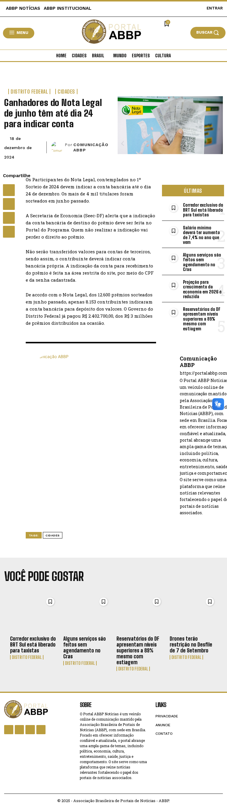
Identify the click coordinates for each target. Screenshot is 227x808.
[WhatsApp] (9, 218)
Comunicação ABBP (90, 147)
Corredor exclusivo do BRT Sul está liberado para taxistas (203, 209)
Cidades (66, 91)
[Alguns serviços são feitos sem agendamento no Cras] (87, 613)
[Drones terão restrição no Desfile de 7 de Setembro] (193, 613)
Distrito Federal (29, 91)
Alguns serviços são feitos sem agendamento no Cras (202, 262)
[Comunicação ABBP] (58, 147)
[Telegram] (9, 232)
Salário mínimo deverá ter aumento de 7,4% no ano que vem (201, 235)
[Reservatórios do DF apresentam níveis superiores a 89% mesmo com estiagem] (140, 613)
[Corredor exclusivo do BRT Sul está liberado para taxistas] (33, 613)
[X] (9, 204)
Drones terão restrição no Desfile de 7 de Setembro (191, 644)
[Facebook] (9, 190)
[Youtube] (41, 729)
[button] (208, 32)
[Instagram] (19, 729)
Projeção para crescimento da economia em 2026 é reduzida (202, 289)
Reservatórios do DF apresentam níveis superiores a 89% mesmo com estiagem (201, 318)
